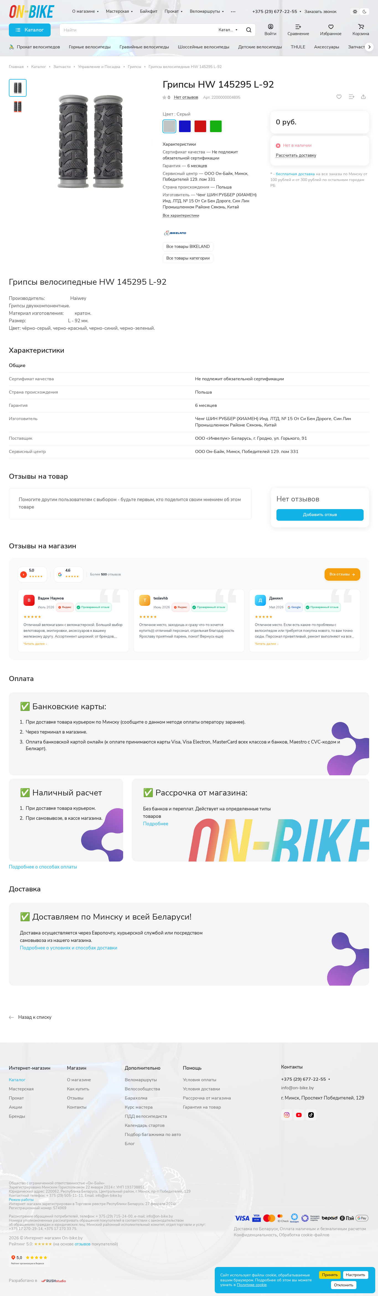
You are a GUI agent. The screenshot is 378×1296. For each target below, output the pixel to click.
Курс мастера (139, 1107)
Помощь (192, 1068)
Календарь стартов (145, 1125)
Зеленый (215, 126)
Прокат (16, 1098)
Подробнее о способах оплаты (43, 867)
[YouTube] (298, 1114)
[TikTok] (311, 1114)
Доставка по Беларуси (256, 1229)
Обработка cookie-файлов (304, 1235)
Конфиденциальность (255, 1235)
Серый (169, 126)
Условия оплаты (199, 1080)
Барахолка (136, 1098)
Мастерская (21, 1089)
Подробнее (155, 824)
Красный (200, 126)
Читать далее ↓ (35, 644)
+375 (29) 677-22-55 (274, 11)
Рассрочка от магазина (207, 1098)
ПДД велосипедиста (146, 1116)
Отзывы (75, 1098)
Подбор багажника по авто (153, 1135)
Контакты (77, 1107)
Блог (130, 1144)
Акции (15, 1107)
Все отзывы (340, 574)
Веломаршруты (141, 1080)
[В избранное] (339, 97)
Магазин (76, 1068)
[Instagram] (286, 1114)
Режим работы (21, 1199)
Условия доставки (201, 1089)
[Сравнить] (352, 97)
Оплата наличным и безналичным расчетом (323, 1229)
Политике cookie (251, 1284)
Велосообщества (142, 1089)
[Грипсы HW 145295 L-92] (90, 141)
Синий (184, 126)
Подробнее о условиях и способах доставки (68, 948)
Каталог (17, 1080)
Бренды (17, 1116)
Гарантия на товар (202, 1107)
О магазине (79, 1080)
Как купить (78, 1089)
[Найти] (249, 29)
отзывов (82, 1244)
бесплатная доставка (295, 174)
